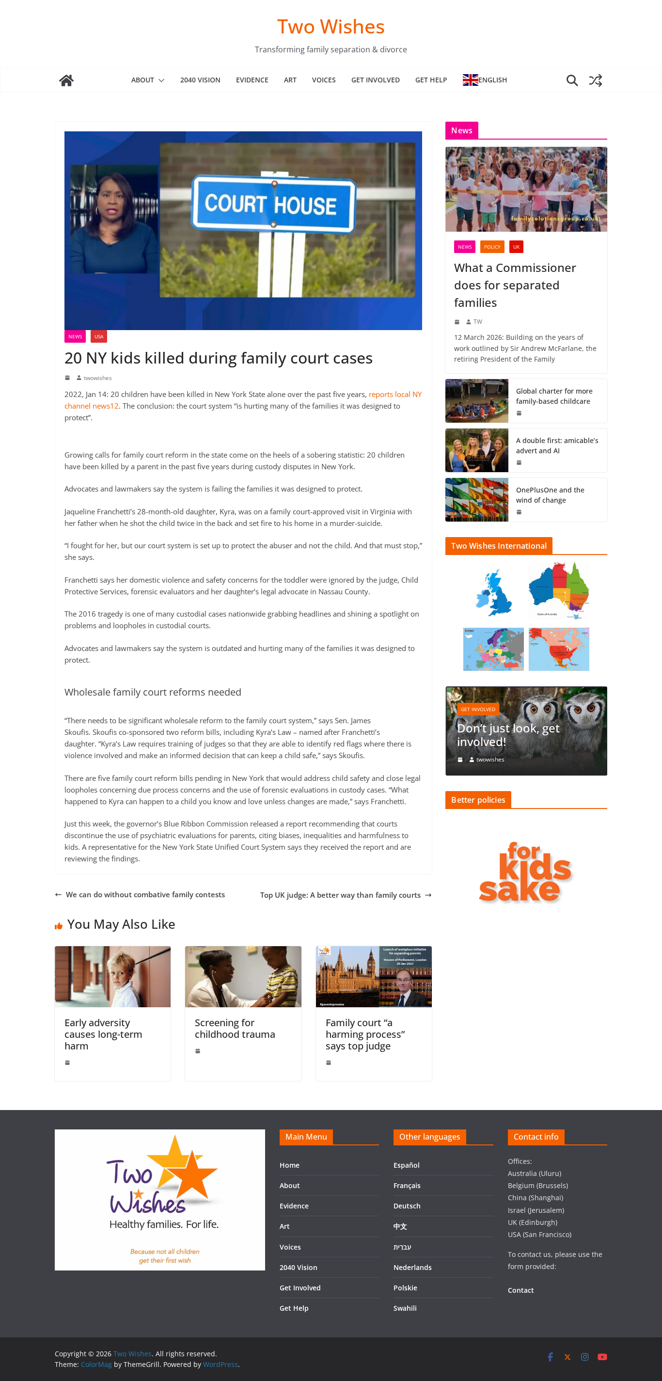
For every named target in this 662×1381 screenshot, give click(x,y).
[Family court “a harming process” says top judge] (374, 952)
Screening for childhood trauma (235, 1028)
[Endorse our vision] (539, 692)
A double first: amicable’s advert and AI (557, 445)
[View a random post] (595, 80)
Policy (492, 246)
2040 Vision (200, 79)
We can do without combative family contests (145, 894)
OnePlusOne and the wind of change (550, 495)
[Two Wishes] (66, 80)
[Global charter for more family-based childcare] (476, 401)
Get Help (431, 79)
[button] (159, 80)
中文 (400, 1226)
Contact (521, 1290)
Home (289, 1165)
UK (516, 246)
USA (99, 336)
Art (290, 79)
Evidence (252, 79)
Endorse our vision (521, 742)
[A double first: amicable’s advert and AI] (476, 450)
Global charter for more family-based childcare (554, 396)
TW (477, 321)
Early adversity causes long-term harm (103, 1034)
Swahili (405, 1308)
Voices (324, 79)
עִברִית (402, 1247)
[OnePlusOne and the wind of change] (476, 500)
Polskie (405, 1287)
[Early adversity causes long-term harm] (113, 952)
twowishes (98, 378)
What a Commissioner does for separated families (515, 284)
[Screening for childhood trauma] (243, 952)
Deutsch (407, 1205)
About (142, 79)
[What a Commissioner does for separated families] (526, 189)
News (75, 336)
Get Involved (375, 79)
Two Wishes (331, 26)
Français (407, 1185)
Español (407, 1165)
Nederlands (413, 1267)
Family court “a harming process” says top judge (365, 1034)
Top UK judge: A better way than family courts (340, 895)
